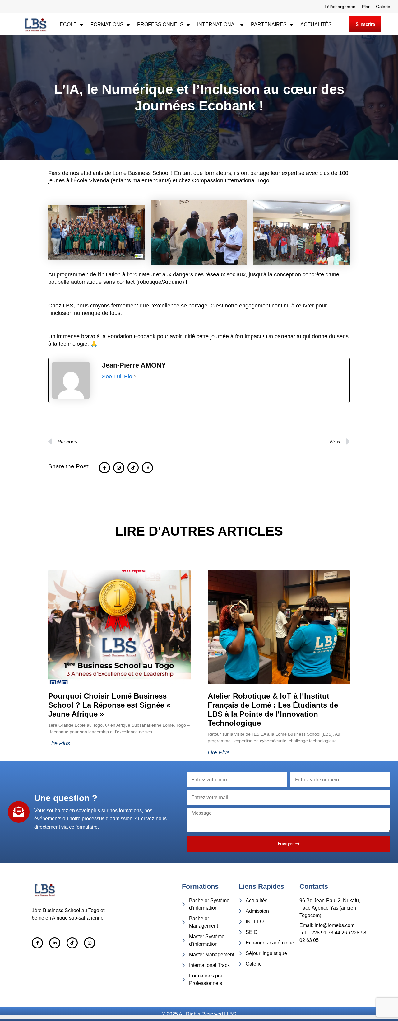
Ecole (68, 24)
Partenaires (269, 24)
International (217, 24)
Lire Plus (59, 743)
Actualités (316, 24)
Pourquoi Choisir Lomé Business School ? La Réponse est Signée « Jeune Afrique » (109, 705)
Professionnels (160, 24)
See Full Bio (117, 376)
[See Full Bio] (134, 376)
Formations (106, 24)
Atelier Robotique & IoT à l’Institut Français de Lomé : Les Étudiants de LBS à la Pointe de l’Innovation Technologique (273, 709)
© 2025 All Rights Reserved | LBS (199, 1014)
